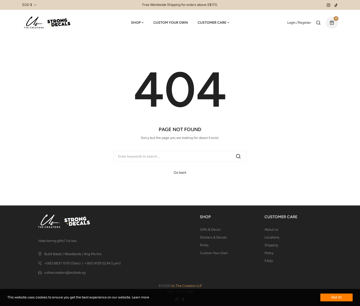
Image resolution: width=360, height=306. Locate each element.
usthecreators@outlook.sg (64, 273)
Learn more (140, 297)
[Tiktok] (336, 5)
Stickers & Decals (213, 237)
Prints (204, 245)
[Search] (238, 156)
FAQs (268, 261)
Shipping (271, 245)
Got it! (336, 297)
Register (304, 23)
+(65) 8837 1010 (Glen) (62, 263)
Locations (271, 237)
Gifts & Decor (210, 229)
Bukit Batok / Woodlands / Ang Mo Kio (72, 254)
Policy (269, 253)
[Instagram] (328, 5)
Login (291, 23)
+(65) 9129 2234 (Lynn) (103, 263)
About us (271, 229)
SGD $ (27, 5)
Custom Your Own (214, 253)
